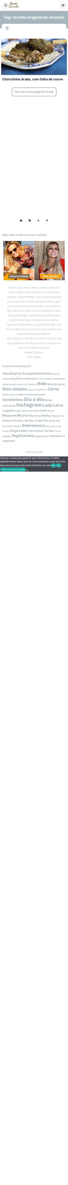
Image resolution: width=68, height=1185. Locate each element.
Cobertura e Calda (13, 394)
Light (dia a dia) (24, 411)
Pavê (62, 416)
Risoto (17, 426)
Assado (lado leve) (18, 384)
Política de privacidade (13, 469)
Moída (55, 416)
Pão (45, 420)
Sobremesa (33, 425)
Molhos (46, 415)
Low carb (40, 410)
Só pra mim (19, 431)
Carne (53, 389)
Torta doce (35, 430)
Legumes (8, 410)
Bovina (31, 390)
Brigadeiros (41, 390)
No (58, 465)
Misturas (35, 415)
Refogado (7, 426)
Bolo (42, 383)
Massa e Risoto (15, 415)
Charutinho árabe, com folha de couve (32, 79)
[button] (5, 5)
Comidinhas (12, 400)
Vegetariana (23, 435)
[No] (27, 470)
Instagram (29, 405)
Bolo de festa (56, 384)
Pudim (38, 420)
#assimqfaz (12, 373)
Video (60, 43)
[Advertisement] (34, 169)
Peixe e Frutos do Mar (18, 420)
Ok (53, 465)
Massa (50, 410)
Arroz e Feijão (43, 378)
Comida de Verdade (34, 394)
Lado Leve (53, 405)
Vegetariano (42, 436)
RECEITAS (54, 421)
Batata (33, 384)
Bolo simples (14, 389)
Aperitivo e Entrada (23, 378)
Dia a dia (34, 399)
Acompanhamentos (36, 373)
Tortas (49, 430)
